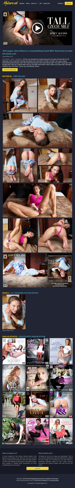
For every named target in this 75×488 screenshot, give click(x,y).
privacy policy (54, 480)
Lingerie (64, 61)
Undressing (30, 66)
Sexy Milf (34, 64)
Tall (13, 66)
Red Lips (28, 64)
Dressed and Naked (26, 61)
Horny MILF (39, 61)
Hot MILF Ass (54, 61)
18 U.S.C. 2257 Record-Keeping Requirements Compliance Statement (37, 478)
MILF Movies (47, 63)
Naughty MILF (6, 64)
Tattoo (16, 66)
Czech (10, 61)
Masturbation (15, 63)
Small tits (5, 66)
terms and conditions (41, 480)
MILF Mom (39, 63)
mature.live (46, 3)
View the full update (10, 69)
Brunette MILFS (61, 59)
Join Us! (68, 3)
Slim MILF (68, 64)
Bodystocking (43, 59)
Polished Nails (21, 64)
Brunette (53, 59)
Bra (49, 59)
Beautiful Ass (35, 59)
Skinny (48, 64)
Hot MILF (46, 61)
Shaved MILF (42, 64)
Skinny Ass (54, 64)
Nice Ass (14, 64)
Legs (59, 61)
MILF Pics (54, 63)
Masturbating (6, 63)
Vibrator (36, 66)
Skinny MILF (61, 64)
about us (34, 3)
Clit (68, 59)
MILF (21, 63)
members (60, 3)
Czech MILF (16, 61)
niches (28, 3)
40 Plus (25, 59)
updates (21, 3)
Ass (29, 59)
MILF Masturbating (29, 63)
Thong (21, 66)
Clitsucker (5, 61)
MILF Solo (69, 63)
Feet (34, 61)
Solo (9, 66)
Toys (24, 66)
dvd (41, 3)
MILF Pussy (61, 63)
